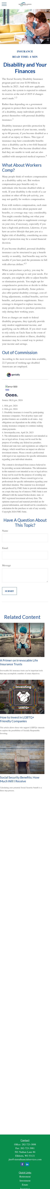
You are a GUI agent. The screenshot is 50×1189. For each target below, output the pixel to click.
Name (5, 530)
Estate (25, 1184)
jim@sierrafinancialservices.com (25, 1159)
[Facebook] (22, 1164)
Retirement (25, 1176)
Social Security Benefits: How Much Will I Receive (19, 779)
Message (6, 565)
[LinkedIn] (27, 1164)
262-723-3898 (29, 1144)
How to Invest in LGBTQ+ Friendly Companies (17, 719)
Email (5, 548)
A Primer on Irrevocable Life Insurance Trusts (19, 662)
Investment (25, 1180)
